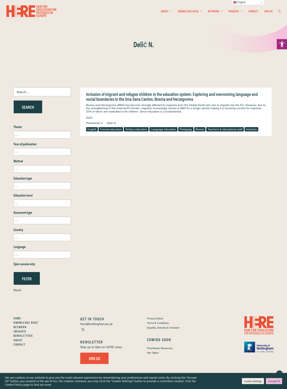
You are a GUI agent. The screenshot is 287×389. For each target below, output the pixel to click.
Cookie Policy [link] (13, 384)
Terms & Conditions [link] (158, 323)
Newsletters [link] (23, 335)
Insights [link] (233, 11)
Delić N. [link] (111, 123)
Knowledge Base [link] (188, 11)
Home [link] (17, 318)
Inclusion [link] (251, 129)
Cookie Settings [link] (253, 381)
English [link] (91, 129)
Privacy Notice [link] (155, 318)
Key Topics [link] (153, 352)
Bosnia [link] (200, 129)
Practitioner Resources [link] (159, 348)
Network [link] (213, 11)
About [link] (164, 11)
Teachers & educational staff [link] (225, 129)
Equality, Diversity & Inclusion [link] (163, 327)
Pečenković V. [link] (94, 123)
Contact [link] (253, 11)
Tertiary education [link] (136, 129)
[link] (282, 44)
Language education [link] (163, 129)
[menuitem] (166, 11)
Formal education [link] (111, 129)
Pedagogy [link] (186, 129)
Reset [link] (17, 290)
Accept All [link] (274, 381)
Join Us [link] (268, 11)
